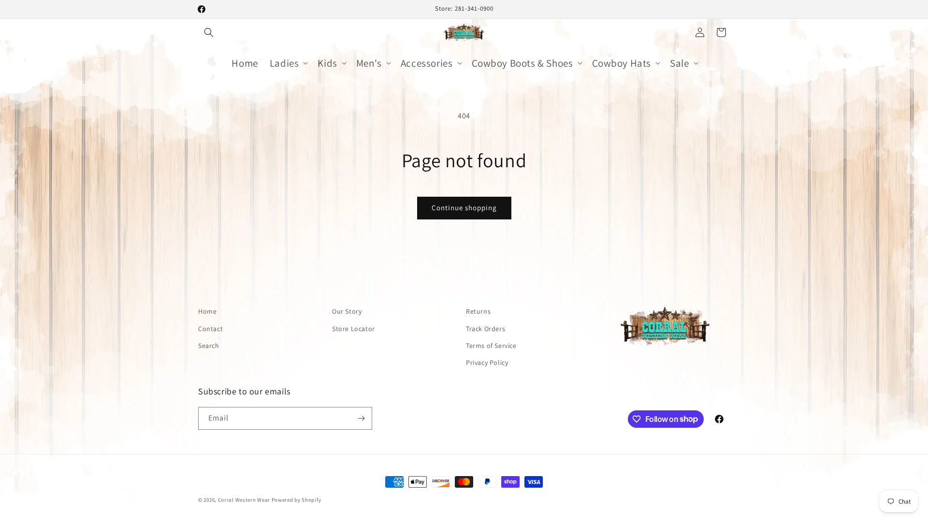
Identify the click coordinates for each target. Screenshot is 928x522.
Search (208, 345)
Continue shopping (464, 207)
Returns (478, 311)
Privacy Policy (487, 362)
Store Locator (353, 328)
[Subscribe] (361, 418)
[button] (208, 32)
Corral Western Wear (244, 499)
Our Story (347, 311)
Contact (210, 328)
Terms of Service (491, 345)
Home (207, 311)
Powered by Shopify (296, 499)
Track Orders (485, 328)
